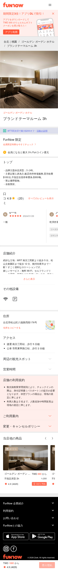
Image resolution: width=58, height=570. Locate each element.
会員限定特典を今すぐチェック (18, 144)
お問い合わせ (11, 518)
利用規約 (8, 510)
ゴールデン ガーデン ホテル (37, 41)
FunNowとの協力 (13, 525)
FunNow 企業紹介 (13, 503)
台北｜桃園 (10, 41)
